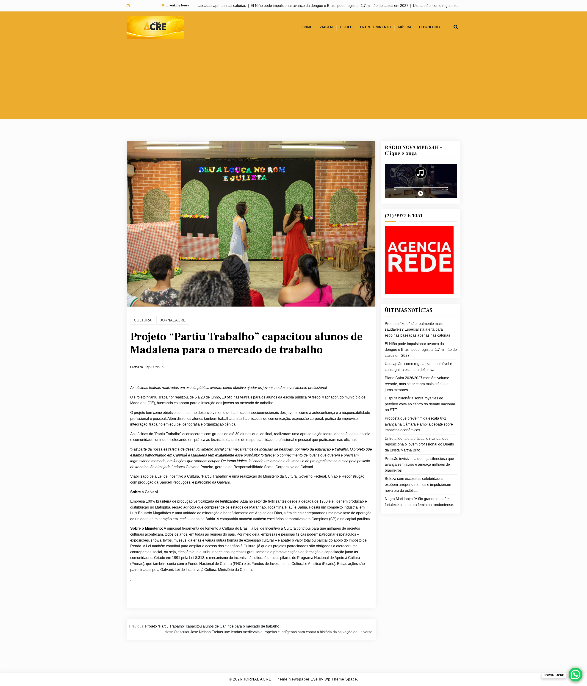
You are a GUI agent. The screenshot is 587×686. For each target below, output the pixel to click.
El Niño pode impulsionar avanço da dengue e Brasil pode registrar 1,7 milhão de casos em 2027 (421, 349)
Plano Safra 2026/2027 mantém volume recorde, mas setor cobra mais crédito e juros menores (417, 384)
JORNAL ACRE (173, 320)
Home (307, 27)
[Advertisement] (293, 87)
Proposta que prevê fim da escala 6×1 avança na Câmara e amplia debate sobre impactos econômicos (419, 424)
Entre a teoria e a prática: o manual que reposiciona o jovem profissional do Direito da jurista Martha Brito (419, 444)
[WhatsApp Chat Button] (575, 674)
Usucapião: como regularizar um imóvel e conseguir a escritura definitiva (418, 367)
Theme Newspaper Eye (296, 679)
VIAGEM (326, 27)
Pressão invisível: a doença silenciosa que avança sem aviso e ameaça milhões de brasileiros (419, 464)
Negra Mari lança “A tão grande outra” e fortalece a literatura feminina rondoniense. (419, 502)
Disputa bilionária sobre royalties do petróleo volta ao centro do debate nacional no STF (420, 404)
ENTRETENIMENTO (375, 27)
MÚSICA (404, 27)
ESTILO (346, 27)
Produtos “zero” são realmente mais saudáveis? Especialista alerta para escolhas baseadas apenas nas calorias (417, 329)
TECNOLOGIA (430, 27)
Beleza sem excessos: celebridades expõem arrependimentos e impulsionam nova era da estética (418, 484)
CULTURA (143, 320)
